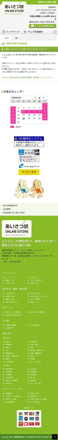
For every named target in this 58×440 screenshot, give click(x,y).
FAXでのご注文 (35, 293)
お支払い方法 (10, 283)
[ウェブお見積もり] (33, 31)
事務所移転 (9, 369)
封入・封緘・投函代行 (37, 312)
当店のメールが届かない (14, 396)
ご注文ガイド (34, 277)
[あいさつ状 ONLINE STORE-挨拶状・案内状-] (14, 8)
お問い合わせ (34, 393)
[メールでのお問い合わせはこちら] (42, 26)
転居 (31, 356)
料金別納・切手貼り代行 (14, 315)
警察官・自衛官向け (37, 350)
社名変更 (33, 372)
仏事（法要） (34, 344)
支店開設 (9, 374)
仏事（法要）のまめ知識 (38, 399)
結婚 (7, 359)
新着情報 (9, 393)
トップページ (10, 277)
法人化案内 (9, 377)
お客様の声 (9, 328)
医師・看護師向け (36, 353)
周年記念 (9, 383)
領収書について (35, 396)
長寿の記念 (9, 362)
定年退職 (33, 342)
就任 (31, 347)
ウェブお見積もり (36, 280)
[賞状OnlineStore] (29, 162)
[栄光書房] (29, 154)
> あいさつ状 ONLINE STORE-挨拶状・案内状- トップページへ (27, 77)
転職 (7, 347)
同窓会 (32, 359)
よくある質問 (34, 325)
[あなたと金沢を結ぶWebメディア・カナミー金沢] (29, 174)
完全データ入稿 (11, 399)
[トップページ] (10, 31)
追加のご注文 (10, 296)
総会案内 (33, 380)
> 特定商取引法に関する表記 (13, 213)
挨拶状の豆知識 (11, 325)
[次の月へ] (45, 98)
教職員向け (9, 353)
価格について (10, 280)
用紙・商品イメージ (12, 302)
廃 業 (32, 377)
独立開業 (9, 372)
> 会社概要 (6, 209)
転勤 (7, 342)
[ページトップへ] (54, 436)
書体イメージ (34, 302)
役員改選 (33, 374)
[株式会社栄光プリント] (29, 167)
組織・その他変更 (12, 380)
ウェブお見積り (35, 299)
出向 (7, 350)
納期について (34, 283)
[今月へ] (39, 98)
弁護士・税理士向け (12, 356)
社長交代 (33, 369)
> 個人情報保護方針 (10, 205)
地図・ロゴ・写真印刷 (13, 312)
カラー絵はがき (35, 402)
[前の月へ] (34, 98)
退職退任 (9, 344)
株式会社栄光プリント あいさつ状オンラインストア (23, 250)
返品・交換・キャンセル (38, 296)
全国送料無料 (10, 402)
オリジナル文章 (35, 362)
